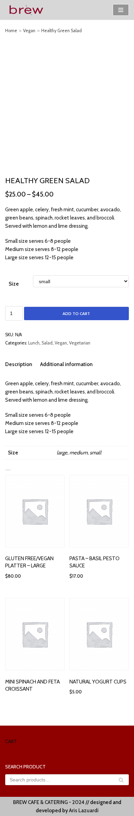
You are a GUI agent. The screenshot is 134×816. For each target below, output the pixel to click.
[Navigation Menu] (121, 10)
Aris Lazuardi (84, 810)
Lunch (34, 343)
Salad (47, 343)
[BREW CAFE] (25, 10)
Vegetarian (79, 343)
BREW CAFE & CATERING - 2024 (49, 802)
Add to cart (76, 313)
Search (121, 781)
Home (11, 30)
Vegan (29, 30)
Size (14, 284)
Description (18, 364)
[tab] (18, 364)
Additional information (66, 364)
